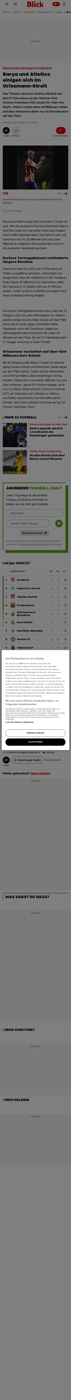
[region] (35, 700)
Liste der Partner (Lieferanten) (19, 722)
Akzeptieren (35, 742)
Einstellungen (35, 733)
